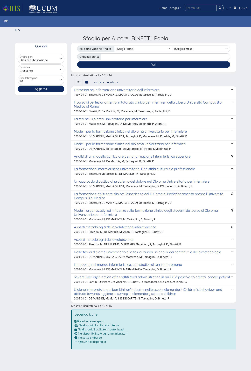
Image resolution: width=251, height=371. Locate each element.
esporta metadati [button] (105, 82)
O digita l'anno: (89, 57)
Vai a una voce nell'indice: (95, 49)
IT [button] (227, 8)
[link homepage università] (43, 8)
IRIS (17, 30)
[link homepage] (12, 8)
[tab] (78, 82)
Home (163, 8)
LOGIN (243, 8)
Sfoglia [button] (174, 8)
